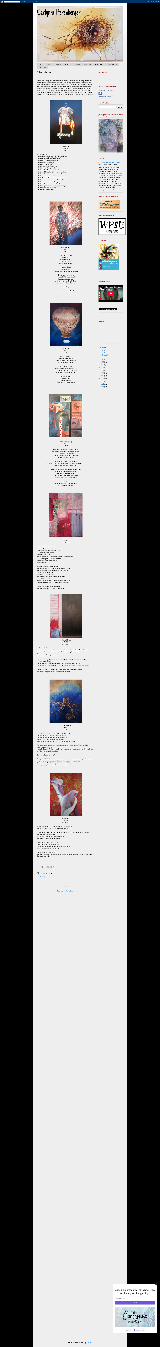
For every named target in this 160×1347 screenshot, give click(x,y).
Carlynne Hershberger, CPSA (110, 162)
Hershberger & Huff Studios (106, 90)
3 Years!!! (105, 355)
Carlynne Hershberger (59, 13)
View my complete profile (106, 190)
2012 (102, 384)
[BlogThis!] (47, 867)
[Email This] (45, 867)
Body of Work (99, 64)
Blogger (89, 1343)
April (104, 352)
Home (41, 64)
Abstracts (77, 64)
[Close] (157, 1283)
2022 (102, 359)
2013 (102, 381)
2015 (102, 376)
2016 (102, 373)
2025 (102, 350)
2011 (102, 387)
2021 (102, 362)
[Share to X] (49, 867)
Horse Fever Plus (112, 64)
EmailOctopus (140, 1330)
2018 (102, 367)
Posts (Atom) (70, 891)
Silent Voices (87, 64)
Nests (48, 64)
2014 (102, 378)
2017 (102, 370)
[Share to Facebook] (52, 867)
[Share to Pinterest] (54, 867)
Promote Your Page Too (105, 96)
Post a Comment (45, 877)
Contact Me (42, 67)
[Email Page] (41, 867)
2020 (102, 365)
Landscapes (57, 64)
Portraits (67, 64)
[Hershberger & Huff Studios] (100, 94)
